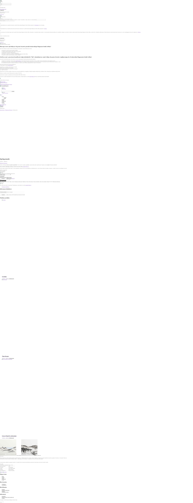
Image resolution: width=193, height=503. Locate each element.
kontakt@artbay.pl (18, 60)
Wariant (48, 181)
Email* (1, 18)
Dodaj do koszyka (3, 180)
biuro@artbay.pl (10, 65)
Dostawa (3, 489)
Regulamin (3, 496)
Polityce (45, 28)
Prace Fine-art (31, 181)
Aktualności (4, 101)
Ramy (5, 98)
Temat (41, 181)
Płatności (3, 491)
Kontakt (3, 498)
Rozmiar (3, 178)
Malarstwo (24, 181)
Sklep (3, 96)
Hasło (1, 4)
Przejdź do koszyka (3, 84)
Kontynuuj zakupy (9, 84)
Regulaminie (37, 25)
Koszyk (1, 104)
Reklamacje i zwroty (5, 492)
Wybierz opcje (11, 278)
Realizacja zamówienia (5, 490)
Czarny (13, 181)
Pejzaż (27, 181)
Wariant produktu (3, 177)
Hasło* (1, 19)
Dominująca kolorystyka (18, 181)
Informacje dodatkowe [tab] (5, 186)
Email (1, 3)
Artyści (3, 99)
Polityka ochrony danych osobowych (8, 497)
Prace (3, 476)
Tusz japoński (44, 181)
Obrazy (5, 97)
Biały (10, 181)
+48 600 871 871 (5, 85)
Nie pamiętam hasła (3, 9)
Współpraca (4, 484)
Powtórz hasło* (2, 20)
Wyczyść (13, 178)
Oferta (3, 100)
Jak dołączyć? (4, 485)
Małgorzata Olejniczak (3, 82)
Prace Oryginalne (36, 181)
